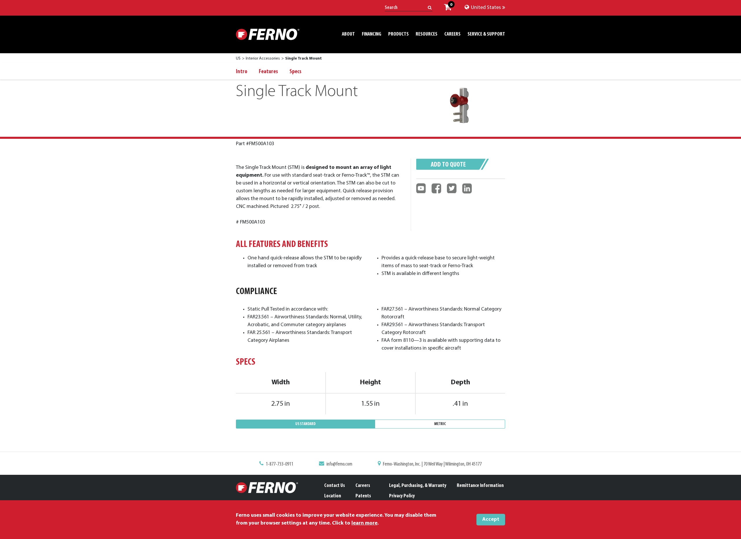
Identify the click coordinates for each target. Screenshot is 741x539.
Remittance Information (480, 485)
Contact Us (334, 485)
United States (485, 7)
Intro (241, 72)
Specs (295, 72)
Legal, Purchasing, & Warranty (417, 485)
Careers (362, 485)
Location (332, 496)
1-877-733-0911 (279, 464)
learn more (364, 523)
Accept (490, 519)
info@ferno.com (339, 464)
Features (268, 72)
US (238, 58)
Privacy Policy (402, 496)
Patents (363, 496)
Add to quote (448, 164)
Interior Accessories (263, 58)
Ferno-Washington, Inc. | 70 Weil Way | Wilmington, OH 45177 (432, 464)
